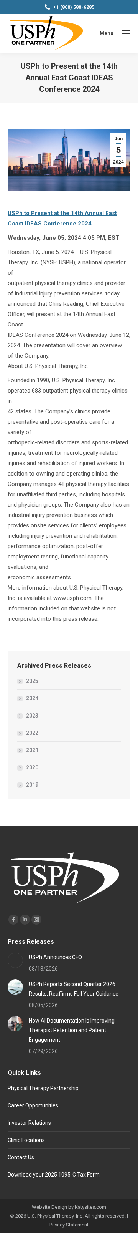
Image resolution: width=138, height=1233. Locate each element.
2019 (32, 785)
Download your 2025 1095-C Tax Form (54, 1175)
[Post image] (15, 960)
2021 (32, 750)
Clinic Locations (26, 1140)
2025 (32, 681)
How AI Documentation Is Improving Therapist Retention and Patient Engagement (72, 1030)
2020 (32, 767)
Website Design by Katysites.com (69, 1207)
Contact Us (21, 1157)
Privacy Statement (69, 1225)
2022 (32, 733)
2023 (32, 716)
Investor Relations (29, 1123)
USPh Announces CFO (55, 957)
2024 (32, 698)
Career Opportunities (33, 1105)
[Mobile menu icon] (125, 33)
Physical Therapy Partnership (43, 1088)
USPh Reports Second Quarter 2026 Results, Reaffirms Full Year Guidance (73, 989)
